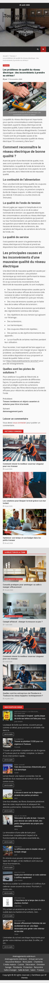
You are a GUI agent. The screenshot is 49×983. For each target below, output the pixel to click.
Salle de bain (20, 816)
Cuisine (21, 964)
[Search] (38, 49)
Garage (8, 967)
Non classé (19, 765)
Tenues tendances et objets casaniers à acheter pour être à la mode (21, 401)
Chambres (38, 962)
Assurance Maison (13, 962)
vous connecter (19, 422)
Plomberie (8, 688)
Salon (33, 970)
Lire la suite (8, 734)
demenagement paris (13, 410)
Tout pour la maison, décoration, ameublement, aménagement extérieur (24, 25)
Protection (19, 872)
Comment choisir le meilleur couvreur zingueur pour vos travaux (24, 448)
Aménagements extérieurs (26, 711)
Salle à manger (10, 970)
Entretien (41, 964)
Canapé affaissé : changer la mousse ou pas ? (24, 606)
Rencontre (38, 967)
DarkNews (36, 975)
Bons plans (27, 962)
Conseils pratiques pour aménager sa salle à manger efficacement (24, 569)
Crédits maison (9, 964)
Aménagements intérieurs (13, 579)
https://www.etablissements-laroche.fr (22, 361)
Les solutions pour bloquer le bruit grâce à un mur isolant (24, 485)
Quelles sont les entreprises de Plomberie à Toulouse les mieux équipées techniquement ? (24, 677)
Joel (6, 79)
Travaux (43, 49)
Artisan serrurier (36, 959)
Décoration (19, 713)
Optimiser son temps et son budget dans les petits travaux (24, 522)
